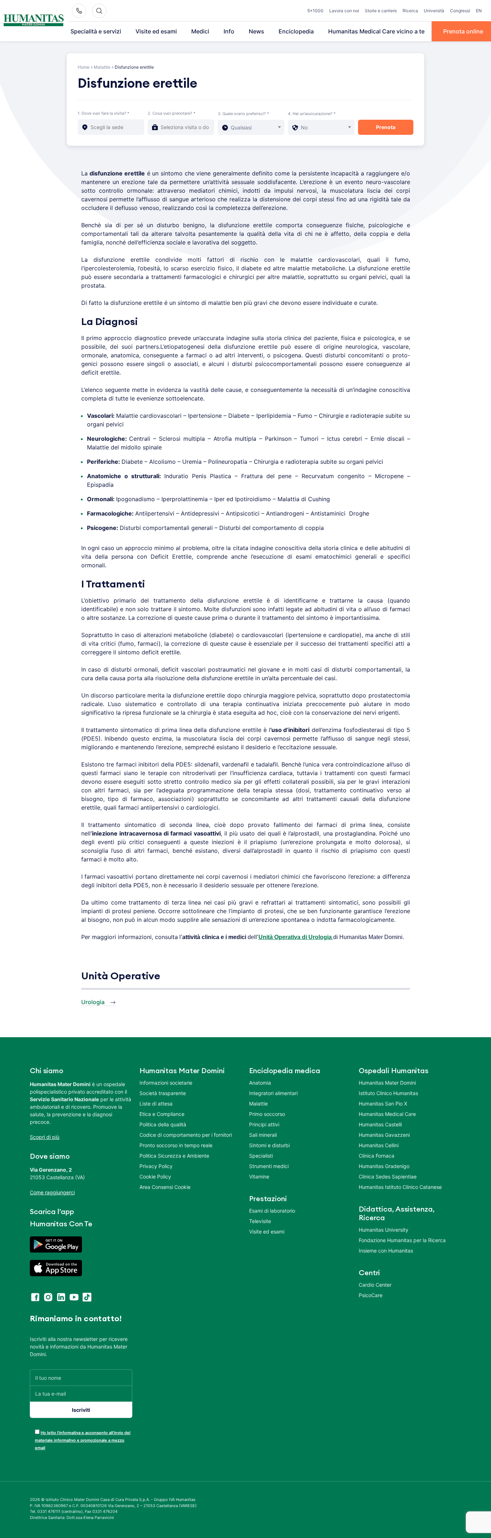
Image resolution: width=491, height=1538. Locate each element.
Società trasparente (162, 1093)
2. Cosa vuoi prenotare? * (172, 113)
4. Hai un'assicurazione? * (312, 113)
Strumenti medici (269, 1166)
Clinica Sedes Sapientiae (388, 1176)
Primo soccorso (267, 1114)
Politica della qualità (162, 1124)
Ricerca (410, 10)
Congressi (460, 10)
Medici (200, 31)
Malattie (102, 67)
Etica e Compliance (161, 1114)
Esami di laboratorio (272, 1211)
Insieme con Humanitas (386, 1251)
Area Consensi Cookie (165, 1187)
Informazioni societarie (165, 1083)
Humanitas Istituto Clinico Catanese (400, 1187)
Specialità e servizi (95, 31)
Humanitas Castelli (380, 1124)
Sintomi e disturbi (269, 1145)
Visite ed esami (156, 31)
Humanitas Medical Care (387, 1114)
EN (479, 10)
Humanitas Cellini (379, 1145)
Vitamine (259, 1176)
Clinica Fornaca (376, 1156)
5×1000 (315, 10)
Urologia (93, 1002)
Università (434, 10)
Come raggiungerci (52, 1192)
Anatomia (260, 1083)
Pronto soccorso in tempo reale (175, 1145)
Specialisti (261, 1156)
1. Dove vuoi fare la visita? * (103, 113)
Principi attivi (264, 1124)
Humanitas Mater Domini (387, 1083)
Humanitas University (383, 1230)
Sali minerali (263, 1135)
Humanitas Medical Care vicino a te (376, 31)
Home (84, 67)
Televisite (260, 1221)
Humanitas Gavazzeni (384, 1135)
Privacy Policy (156, 1166)
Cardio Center (375, 1285)
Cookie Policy (155, 1176)
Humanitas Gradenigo (384, 1166)
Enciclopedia (296, 31)
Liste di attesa (156, 1103)
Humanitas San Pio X (383, 1103)
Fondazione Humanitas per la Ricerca (402, 1240)
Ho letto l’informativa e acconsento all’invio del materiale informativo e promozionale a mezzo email (82, 1440)
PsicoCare (370, 1295)
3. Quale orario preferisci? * (243, 113)
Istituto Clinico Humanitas (388, 1093)
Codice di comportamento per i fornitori (185, 1135)
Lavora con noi (344, 10)
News (256, 31)
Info (229, 31)
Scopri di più (44, 1137)
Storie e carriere (381, 10)
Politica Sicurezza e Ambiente (174, 1156)
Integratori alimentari (273, 1093)
